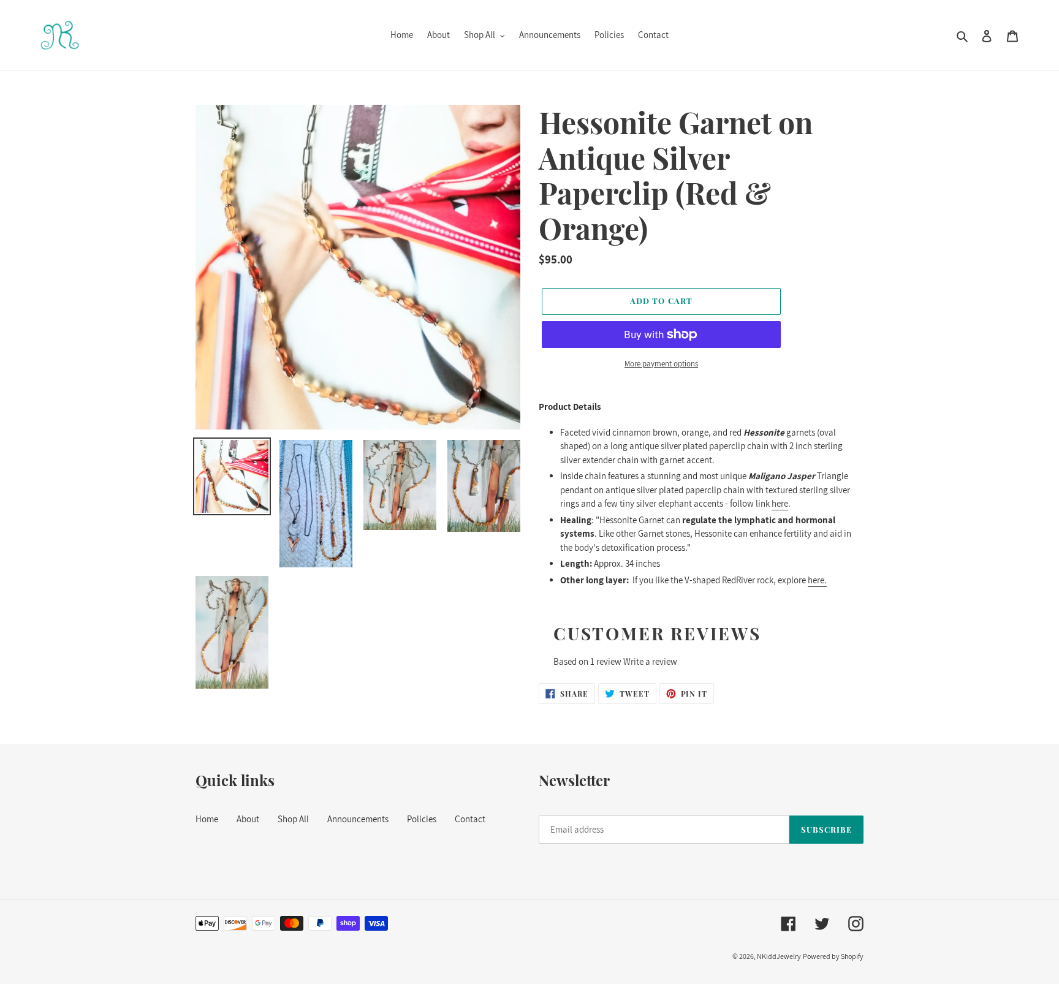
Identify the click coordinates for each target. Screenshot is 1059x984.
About (248, 819)
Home (206, 819)
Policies (421, 819)
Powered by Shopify (833, 956)
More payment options (661, 363)
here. (817, 580)
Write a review (650, 661)
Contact (470, 819)
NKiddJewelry (779, 956)
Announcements (358, 819)
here (780, 503)
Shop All (293, 819)
